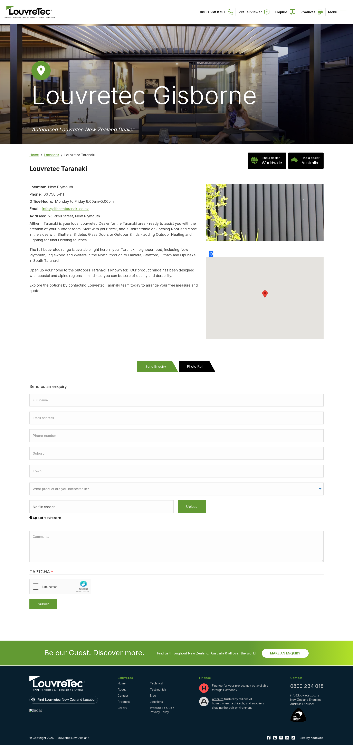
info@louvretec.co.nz (304, 695)
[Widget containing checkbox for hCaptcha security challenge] (60, 586)
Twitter (293, 738)
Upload (191, 507)
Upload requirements (47, 517)
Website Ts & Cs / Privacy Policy (162, 710)
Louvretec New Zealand (73, 737)
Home (34, 155)
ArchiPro (217, 699)
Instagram (281, 738)
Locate (211, 254)
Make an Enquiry (285, 653)
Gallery (122, 708)
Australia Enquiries (302, 704)
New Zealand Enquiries (305, 699)
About (122, 689)
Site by (312, 737)
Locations (51, 155)
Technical (156, 683)
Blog (153, 695)
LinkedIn (287, 738)
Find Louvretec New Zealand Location (66, 699)
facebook (269, 738)
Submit (43, 604)
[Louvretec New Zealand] (29, 12)
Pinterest (275, 738)
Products (124, 701)
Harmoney (230, 690)
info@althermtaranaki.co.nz (65, 209)
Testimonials (158, 689)
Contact (123, 695)
